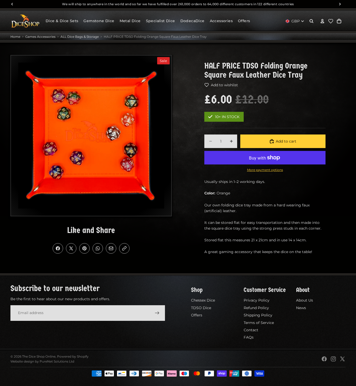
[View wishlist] (330, 21)
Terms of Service (259, 322)
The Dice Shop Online (39, 356)
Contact (251, 330)
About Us (304, 300)
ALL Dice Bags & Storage (79, 37)
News (301, 307)
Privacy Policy (256, 300)
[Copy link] (124, 248)
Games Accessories (40, 37)
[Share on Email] (111, 248)
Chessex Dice (203, 300)
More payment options (265, 170)
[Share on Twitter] (71, 248)
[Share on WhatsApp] (98, 248)
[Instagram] (333, 359)
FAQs (249, 337)
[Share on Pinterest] (84, 248)
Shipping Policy (258, 315)
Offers (196, 315)
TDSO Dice (201, 307)
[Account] (322, 21)
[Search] (311, 21)
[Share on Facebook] (58, 248)
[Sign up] (157, 313)
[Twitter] (342, 359)
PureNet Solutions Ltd (57, 361)
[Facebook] (324, 359)
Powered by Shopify (73, 356)
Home (15, 37)
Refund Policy (256, 307)
